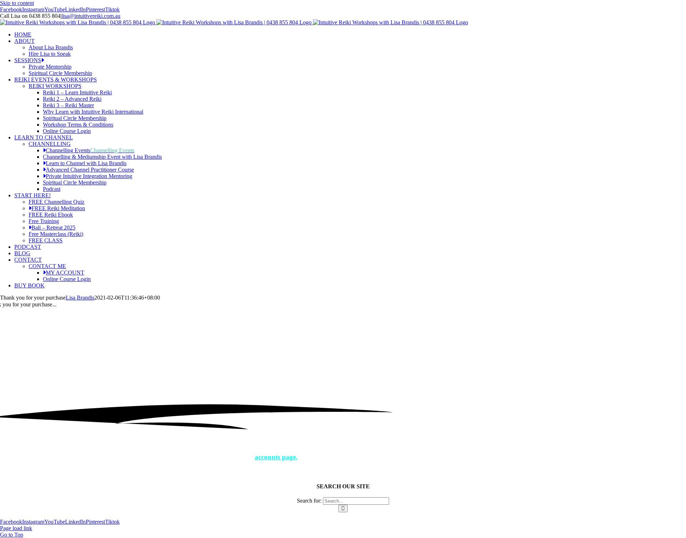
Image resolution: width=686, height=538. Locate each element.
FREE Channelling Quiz (56, 202)
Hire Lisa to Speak (50, 54)
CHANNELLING (50, 144)
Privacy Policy (130, 515)
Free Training (44, 221)
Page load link (16, 528)
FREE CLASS (46, 240)
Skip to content (17, 3)
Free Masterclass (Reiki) (56, 234)
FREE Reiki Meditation (58, 208)
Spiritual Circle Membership (60, 73)
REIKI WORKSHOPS (55, 86)
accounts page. (276, 457)
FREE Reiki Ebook (51, 215)
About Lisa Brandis (51, 47)
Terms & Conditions (175, 515)
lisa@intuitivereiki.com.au (90, 16)
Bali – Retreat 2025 (53, 227)
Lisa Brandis (80, 298)
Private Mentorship (50, 67)
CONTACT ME (47, 266)
